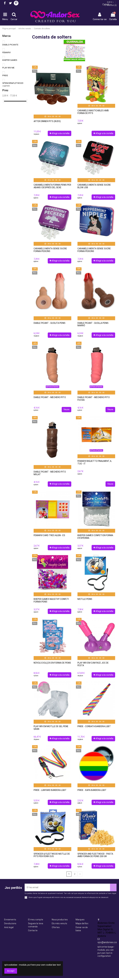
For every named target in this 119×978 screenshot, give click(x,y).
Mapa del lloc (82, 923)
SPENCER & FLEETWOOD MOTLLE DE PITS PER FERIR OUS (52, 855)
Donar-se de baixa (82, 929)
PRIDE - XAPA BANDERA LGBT (91, 790)
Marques (80, 919)
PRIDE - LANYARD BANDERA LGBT (50, 790)
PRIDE (5, 75)
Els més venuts (59, 923)
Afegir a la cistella (60, 133)
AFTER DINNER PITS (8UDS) (47, 121)
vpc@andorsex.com (108, 942)
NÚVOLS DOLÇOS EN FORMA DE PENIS (52, 663)
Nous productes (60, 919)
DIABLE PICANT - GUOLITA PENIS (49, 323)
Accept (10, 971)
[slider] (3, 101)
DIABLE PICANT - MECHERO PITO (50, 397)
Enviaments (10, 919)
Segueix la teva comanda (35, 925)
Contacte (32, 930)
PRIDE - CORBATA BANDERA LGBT (94, 726)
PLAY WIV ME (8, 68)
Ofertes (56, 927)
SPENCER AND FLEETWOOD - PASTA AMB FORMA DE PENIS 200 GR (95, 855)
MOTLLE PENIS (84, 599)
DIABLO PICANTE (10, 45)
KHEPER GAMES (9, 60)
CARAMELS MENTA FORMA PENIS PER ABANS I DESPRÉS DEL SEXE (52, 186)
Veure (66, 409)
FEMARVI (6, 52)
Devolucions (10, 923)
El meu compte (35, 919)
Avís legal (8, 927)
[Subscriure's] (113, 887)
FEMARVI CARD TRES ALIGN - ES (49, 535)
